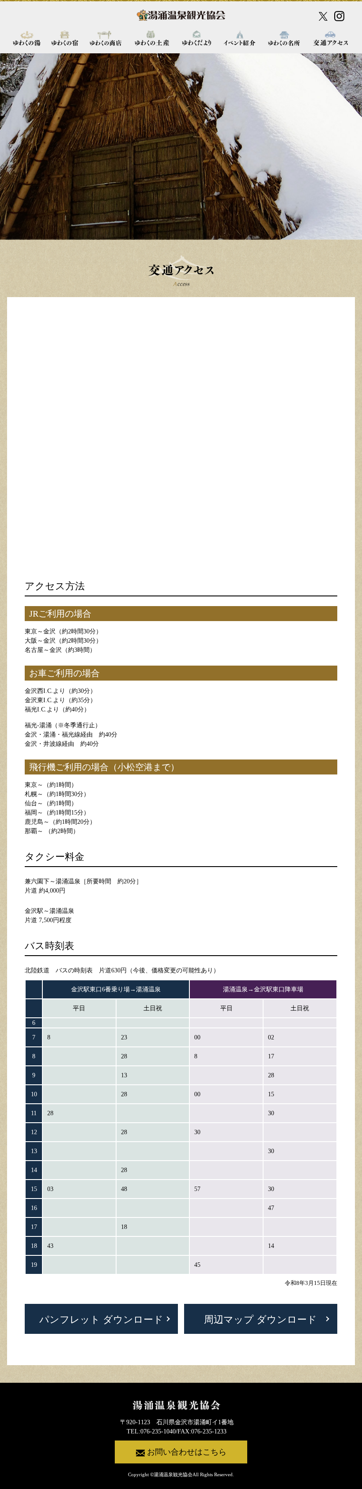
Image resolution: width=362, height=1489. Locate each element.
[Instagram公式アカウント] (339, 16)
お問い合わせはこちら (186, 1452)
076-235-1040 (158, 1431)
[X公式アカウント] (323, 16)
